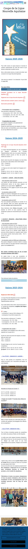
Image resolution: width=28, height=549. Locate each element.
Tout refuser (13, 541)
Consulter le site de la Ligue (14, 89)
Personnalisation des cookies (13, 537)
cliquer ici (14, 280)
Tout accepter (13, 545)
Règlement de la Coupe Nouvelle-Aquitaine (12, 97)
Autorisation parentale (6, 103)
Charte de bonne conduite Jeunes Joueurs (11, 100)
